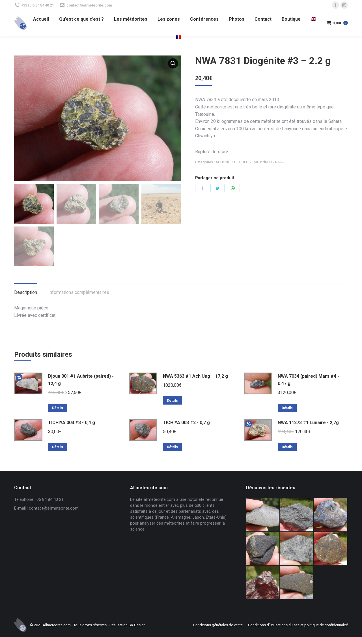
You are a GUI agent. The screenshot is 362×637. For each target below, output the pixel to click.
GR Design (137, 625)
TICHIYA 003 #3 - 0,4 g (71, 422)
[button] (173, 63)
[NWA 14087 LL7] (297, 549)
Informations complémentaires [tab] (78, 292)
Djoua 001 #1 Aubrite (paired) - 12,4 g (81, 379)
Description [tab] (25, 292)
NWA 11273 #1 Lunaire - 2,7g (308, 422)
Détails (57, 408)
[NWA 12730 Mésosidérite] (331, 515)
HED (245, 162)
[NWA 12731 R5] (263, 549)
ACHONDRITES (228, 162)
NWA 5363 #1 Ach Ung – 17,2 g (195, 376)
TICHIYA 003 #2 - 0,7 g (186, 422)
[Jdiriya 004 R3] (331, 549)
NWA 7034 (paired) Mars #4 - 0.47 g (308, 379)
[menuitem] (41, 19)
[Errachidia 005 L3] (263, 583)
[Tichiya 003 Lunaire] (297, 515)
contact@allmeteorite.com (89, 5)
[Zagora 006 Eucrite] (263, 515)
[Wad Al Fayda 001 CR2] (297, 583)
